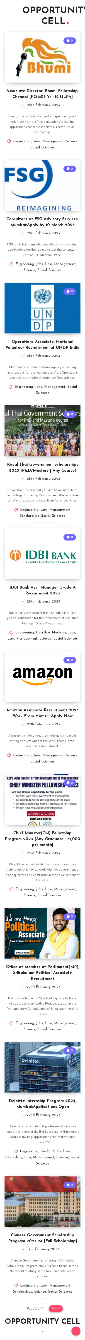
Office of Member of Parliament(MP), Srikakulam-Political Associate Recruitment (42, 973)
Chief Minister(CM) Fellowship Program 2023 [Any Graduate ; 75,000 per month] (42, 839)
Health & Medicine (51, 632)
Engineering (22, 141)
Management (53, 141)
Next (55, 1308)
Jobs (37, 141)
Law (48, 264)
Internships (13, 1157)
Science (72, 141)
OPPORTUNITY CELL (42, 1322)
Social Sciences (42, 147)
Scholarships (29, 516)
